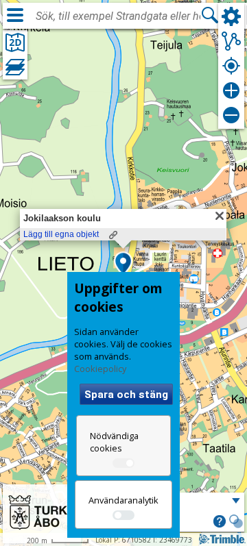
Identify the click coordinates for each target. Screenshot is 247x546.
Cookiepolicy (100, 368)
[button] (123, 264)
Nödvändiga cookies (114, 442)
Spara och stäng (126, 394)
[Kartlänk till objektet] (113, 234)
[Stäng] (219, 216)
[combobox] (118, 16)
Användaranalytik (123, 500)
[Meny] (15, 15)
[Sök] (210, 15)
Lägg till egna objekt (61, 234)
